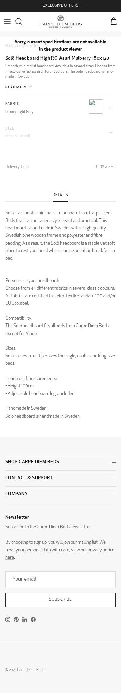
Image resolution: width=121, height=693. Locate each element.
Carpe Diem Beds (30, 670)
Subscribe (60, 600)
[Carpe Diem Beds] (61, 21)
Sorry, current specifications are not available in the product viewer (60, 46)
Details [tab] (60, 195)
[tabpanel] (60, 311)
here (9, 557)
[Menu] (7, 21)
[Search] (22, 21)
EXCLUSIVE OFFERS (60, 6)
